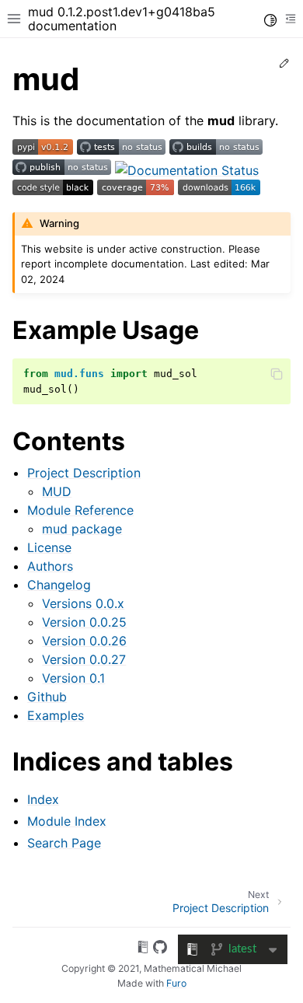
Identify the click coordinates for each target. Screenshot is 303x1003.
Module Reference (80, 510)
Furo (176, 983)
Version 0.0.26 (84, 640)
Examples (55, 715)
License (49, 547)
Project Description (84, 473)
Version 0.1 (73, 678)
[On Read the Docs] (143, 949)
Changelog (59, 584)
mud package (82, 528)
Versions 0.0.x (83, 603)
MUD (56, 491)
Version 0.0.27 (84, 659)
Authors (50, 566)
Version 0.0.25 (84, 622)
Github (47, 696)
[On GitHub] (160, 949)
